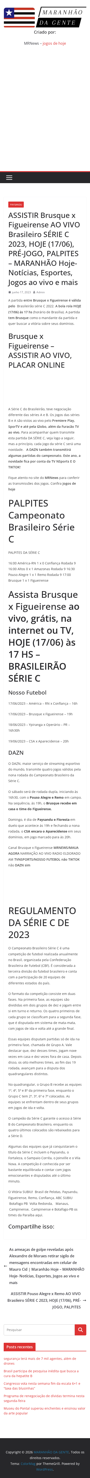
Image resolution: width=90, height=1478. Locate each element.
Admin (40, 292)
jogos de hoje (54, 43)
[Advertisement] (45, 124)
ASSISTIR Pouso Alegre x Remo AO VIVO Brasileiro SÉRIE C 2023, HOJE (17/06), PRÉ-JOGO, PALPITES (44, 1300)
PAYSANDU (16, 204)
